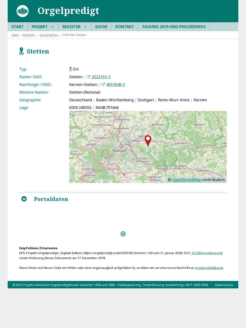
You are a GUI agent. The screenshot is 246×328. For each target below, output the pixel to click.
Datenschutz (224, 285)
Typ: (23, 69)
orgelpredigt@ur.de (209, 268)
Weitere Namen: (34, 92)
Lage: (24, 107)
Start (18, 26)
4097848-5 (115, 84)
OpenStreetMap (186, 179)
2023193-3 (101, 76)
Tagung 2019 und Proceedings (174, 26)
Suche (101, 26)
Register (74, 26)
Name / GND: (30, 76)
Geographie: (30, 100)
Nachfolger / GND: (35, 84)
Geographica (49, 35)
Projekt (43, 26)
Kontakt (124, 26)
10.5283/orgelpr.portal (207, 253)
